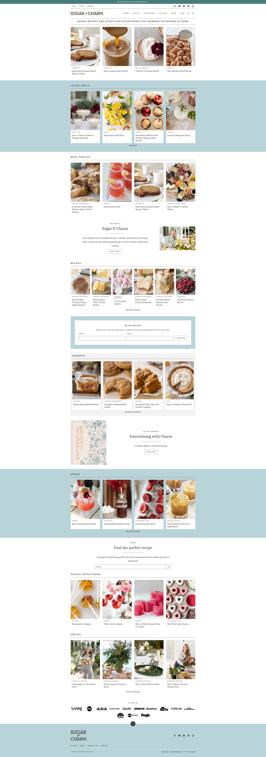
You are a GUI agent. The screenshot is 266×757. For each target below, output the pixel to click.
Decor (173, 13)
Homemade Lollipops (81, 624)
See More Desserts (133, 412)
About (74, 6)
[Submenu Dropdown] (130, 13)
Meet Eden (115, 251)
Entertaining (149, 13)
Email (130, 334)
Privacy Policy (165, 751)
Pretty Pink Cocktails (113, 624)
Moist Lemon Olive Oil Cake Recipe (99, 302)
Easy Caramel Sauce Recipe (116, 71)
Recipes (136, 13)
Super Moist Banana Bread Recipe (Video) (84, 72)
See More (133, 145)
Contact (81, 6)
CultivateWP (192, 751)
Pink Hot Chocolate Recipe (147, 71)
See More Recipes (133, 310)
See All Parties (133, 691)
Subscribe (181, 338)
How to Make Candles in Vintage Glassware (83, 136)
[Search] (193, 13)
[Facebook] (184, 6)
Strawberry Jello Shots (145, 524)
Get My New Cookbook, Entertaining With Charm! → (133, 2)
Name (82, 334)
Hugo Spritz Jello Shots (114, 135)
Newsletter (90, 6)
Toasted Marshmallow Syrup (116, 524)
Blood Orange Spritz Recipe (84, 524)
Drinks (126, 13)
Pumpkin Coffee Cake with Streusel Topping (147, 405)
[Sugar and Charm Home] (87, 13)
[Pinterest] (188, 6)
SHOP (182, 13)
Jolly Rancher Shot (112, 206)
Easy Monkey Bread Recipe (179, 71)
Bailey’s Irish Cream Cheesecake (143, 301)
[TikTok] (193, 6)
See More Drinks (133, 531)
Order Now (151, 451)
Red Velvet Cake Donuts (177, 624)
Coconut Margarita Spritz (178, 135)
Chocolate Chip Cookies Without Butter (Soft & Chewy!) (82, 209)
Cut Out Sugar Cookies (120, 302)
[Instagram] (174, 6)
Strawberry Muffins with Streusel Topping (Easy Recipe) (146, 138)
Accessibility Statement (176, 751)
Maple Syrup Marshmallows (86, 404)
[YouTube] (179, 6)
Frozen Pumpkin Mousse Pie (179, 404)
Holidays (163, 13)
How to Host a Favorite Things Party (177, 685)
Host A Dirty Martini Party (147, 684)
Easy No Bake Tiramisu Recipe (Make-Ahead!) (79, 302)
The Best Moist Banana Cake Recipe (163, 302)
